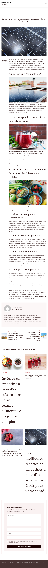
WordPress (9, 564)
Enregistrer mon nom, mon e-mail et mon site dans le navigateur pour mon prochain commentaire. (24, 542)
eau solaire (6, 2)
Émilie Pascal (19, 24)
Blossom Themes (40, 562)
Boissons (24, 16)
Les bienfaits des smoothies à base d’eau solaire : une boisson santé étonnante (35, 377)
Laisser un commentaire (5, 60)
